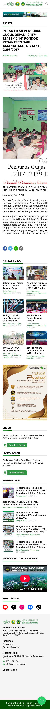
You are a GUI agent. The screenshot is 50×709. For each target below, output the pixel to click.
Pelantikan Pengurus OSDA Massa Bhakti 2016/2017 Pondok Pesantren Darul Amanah (36, 286)
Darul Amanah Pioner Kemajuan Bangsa (34, 318)
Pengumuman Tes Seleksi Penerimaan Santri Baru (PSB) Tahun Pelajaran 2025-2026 (31, 529)
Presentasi (7, 357)
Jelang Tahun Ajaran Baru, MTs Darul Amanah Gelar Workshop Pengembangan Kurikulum (13, 286)
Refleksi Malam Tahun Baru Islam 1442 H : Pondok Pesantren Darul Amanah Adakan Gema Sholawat (35, 350)
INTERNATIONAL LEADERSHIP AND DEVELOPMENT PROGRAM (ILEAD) (20, 503)
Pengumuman (31, 293)
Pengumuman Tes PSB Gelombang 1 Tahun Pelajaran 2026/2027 (31, 515)
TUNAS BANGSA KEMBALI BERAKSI (12, 349)
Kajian (18, 324)
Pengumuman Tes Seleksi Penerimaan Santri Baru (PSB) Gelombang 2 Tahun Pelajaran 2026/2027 (31, 490)
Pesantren (7, 293)
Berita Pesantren (9, 291)
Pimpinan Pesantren (11, 647)
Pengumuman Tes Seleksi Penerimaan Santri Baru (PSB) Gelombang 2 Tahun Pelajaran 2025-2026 (31, 544)
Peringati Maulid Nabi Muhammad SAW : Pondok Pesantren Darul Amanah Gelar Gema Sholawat (13, 318)
